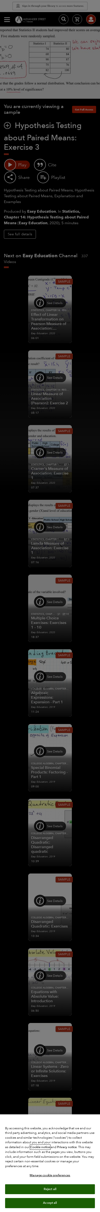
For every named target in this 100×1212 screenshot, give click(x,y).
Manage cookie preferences (50, 1175)
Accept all (50, 1203)
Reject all (50, 1189)
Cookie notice (40, 1147)
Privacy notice (67, 1147)
